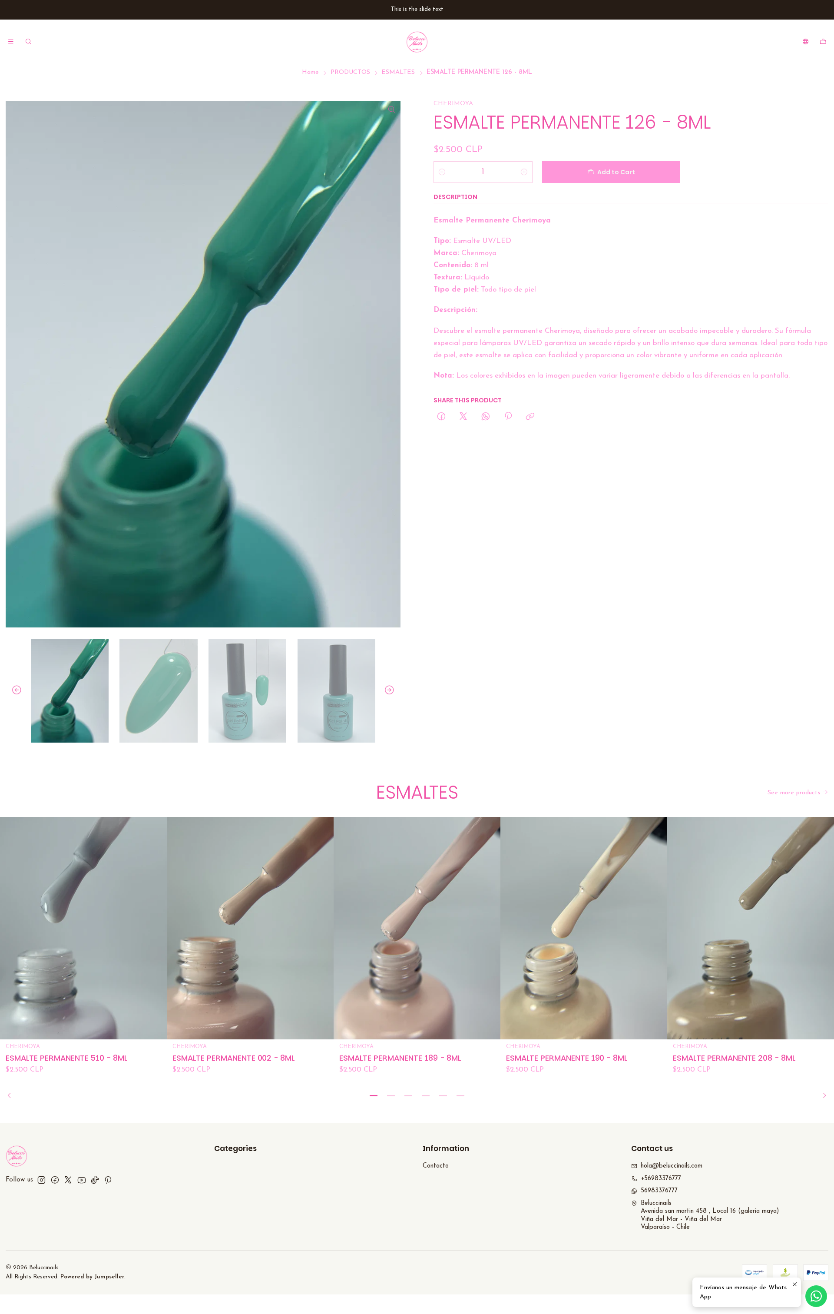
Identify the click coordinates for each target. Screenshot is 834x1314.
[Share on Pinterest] (508, 417)
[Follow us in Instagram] (41, 1180)
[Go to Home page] (417, 42)
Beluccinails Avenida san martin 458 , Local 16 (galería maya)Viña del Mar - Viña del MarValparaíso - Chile (710, 1215)
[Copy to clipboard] (530, 417)
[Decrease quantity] (442, 172)
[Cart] (822, 41)
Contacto (436, 1166)
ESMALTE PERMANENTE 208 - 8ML (734, 1058)
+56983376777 (661, 1178)
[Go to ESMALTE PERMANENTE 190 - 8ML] (583, 928)
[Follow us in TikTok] (94, 1180)
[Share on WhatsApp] (485, 417)
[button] (373, 1095)
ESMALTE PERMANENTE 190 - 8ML (567, 1058)
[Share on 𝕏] (463, 417)
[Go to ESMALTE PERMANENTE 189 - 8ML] (417, 928)
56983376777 (659, 1191)
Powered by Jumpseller (92, 1277)
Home (310, 73)
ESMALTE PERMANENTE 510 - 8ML (67, 1058)
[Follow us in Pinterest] (108, 1180)
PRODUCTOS (350, 73)
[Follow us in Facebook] (55, 1180)
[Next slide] (393, 691)
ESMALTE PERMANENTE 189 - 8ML (400, 1058)
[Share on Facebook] (441, 417)
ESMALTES (398, 73)
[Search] (28, 41)
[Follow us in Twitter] (68, 1180)
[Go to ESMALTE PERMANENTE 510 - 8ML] (83, 928)
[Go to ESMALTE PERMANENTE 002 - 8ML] (250, 928)
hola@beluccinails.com (671, 1166)
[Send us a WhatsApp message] (816, 1296)
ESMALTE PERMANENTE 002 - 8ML (233, 1058)
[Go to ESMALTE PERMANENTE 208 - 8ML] (750, 928)
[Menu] (11, 41)
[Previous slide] (12, 691)
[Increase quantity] (524, 172)
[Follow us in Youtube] (81, 1180)
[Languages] (806, 41)
